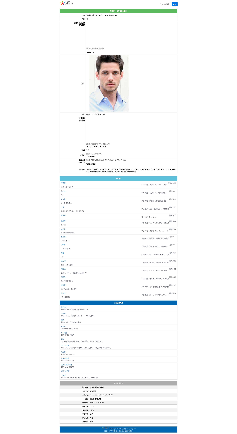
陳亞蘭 (63, 199)
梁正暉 (63, 313)
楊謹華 (63, 221)
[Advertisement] (131, 34)
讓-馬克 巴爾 (65, 371)
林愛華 (63, 326)
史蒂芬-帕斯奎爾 (66, 365)
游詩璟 (63, 285)
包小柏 (63, 191)
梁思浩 (63, 261)
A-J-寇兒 (64, 333)
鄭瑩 (62, 253)
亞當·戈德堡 (65, 345)
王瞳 (62, 207)
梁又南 (63, 293)
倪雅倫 (63, 277)
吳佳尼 (63, 375)
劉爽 (62, 339)
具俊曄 (63, 215)
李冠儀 (63, 183)
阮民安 (63, 352)
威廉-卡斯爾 (65, 358)
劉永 (62, 320)
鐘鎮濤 (63, 307)
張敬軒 (63, 229)
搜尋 (174, 4)
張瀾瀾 (63, 237)
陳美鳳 (63, 269)
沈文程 (63, 245)
